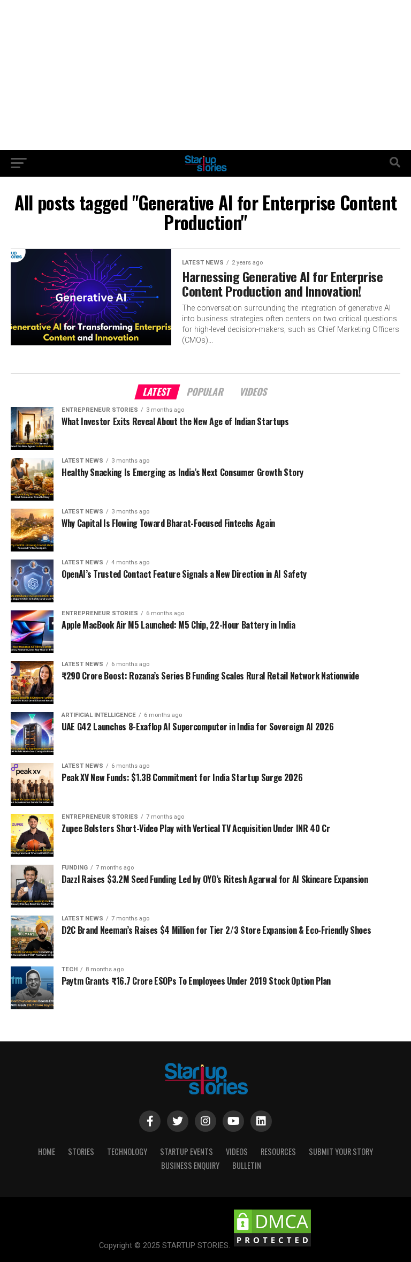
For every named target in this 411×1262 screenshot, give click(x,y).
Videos (237, 1151)
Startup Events (186, 1151)
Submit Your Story (341, 1151)
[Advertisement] (205, 75)
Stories (81, 1151)
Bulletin (246, 1165)
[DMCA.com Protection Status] (272, 1245)
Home (46, 1151)
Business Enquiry (190, 1165)
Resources (278, 1151)
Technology (127, 1151)
